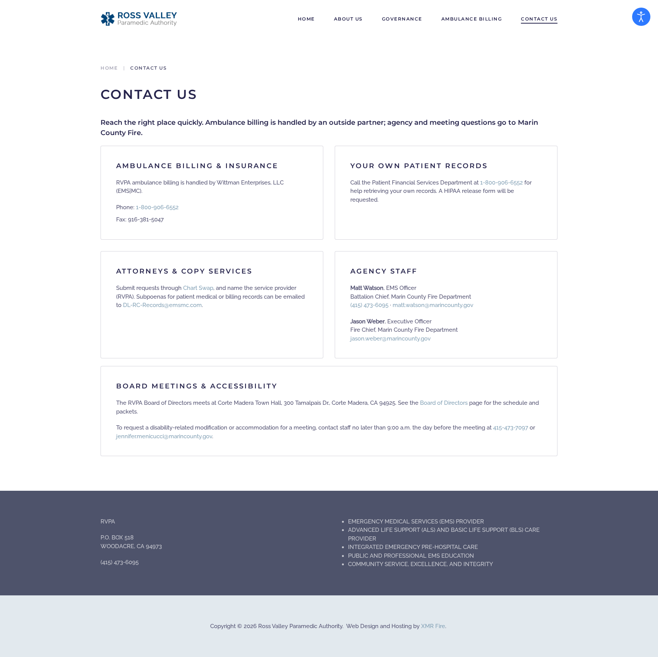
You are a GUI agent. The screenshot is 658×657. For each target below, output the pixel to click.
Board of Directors (444, 402)
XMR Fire (433, 626)
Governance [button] (402, 19)
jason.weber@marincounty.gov (390, 338)
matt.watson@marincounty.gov (433, 305)
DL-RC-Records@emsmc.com (162, 305)
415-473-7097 (510, 427)
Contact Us (539, 19)
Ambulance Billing (471, 19)
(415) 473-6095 (369, 305)
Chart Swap (198, 288)
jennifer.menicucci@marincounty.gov (164, 436)
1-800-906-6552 (157, 207)
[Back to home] (139, 19)
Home (306, 19)
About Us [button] (348, 19)
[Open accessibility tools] (641, 17)
